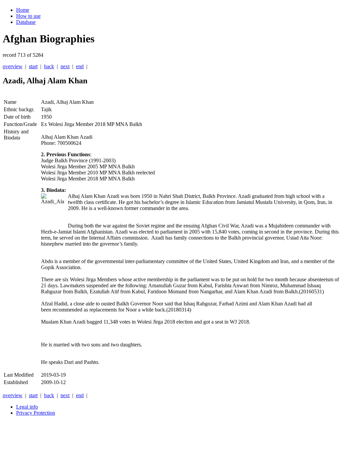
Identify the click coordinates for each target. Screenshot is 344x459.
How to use (28, 16)
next (65, 66)
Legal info (27, 407)
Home (22, 10)
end (80, 66)
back (49, 66)
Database (26, 22)
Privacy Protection (35, 413)
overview (13, 66)
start (33, 66)
